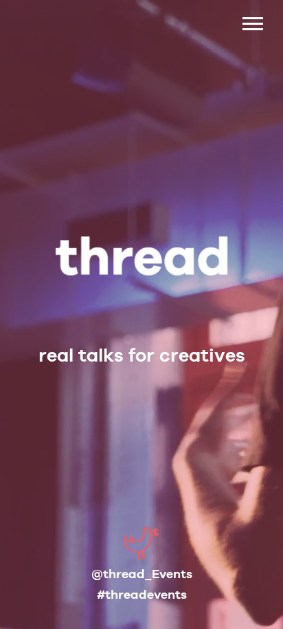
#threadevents (142, 594)
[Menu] (252, 17)
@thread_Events (141, 573)
